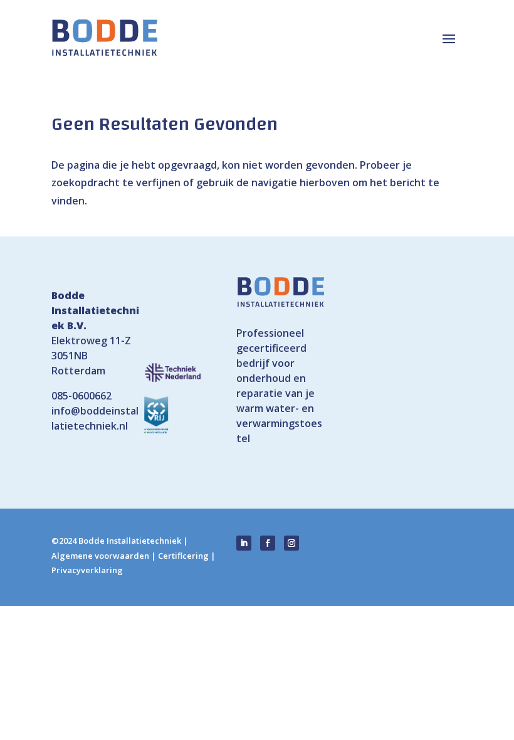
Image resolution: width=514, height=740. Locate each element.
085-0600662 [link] (81, 396)
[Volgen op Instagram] (291, 543)
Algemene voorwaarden (100, 555)
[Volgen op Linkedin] (243, 543)
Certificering (183, 555)
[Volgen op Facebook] (267, 543)
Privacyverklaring (87, 570)
